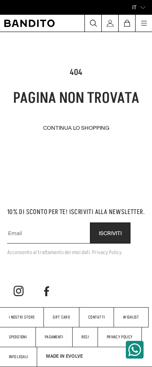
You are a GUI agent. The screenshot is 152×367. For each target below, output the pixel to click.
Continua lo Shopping (76, 127)
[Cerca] (92, 23)
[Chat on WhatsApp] (135, 350)
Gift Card (61, 317)
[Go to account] (109, 23)
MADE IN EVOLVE (64, 356)
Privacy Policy (120, 337)
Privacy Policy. (107, 252)
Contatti (96, 317)
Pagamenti (54, 337)
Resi (85, 337)
